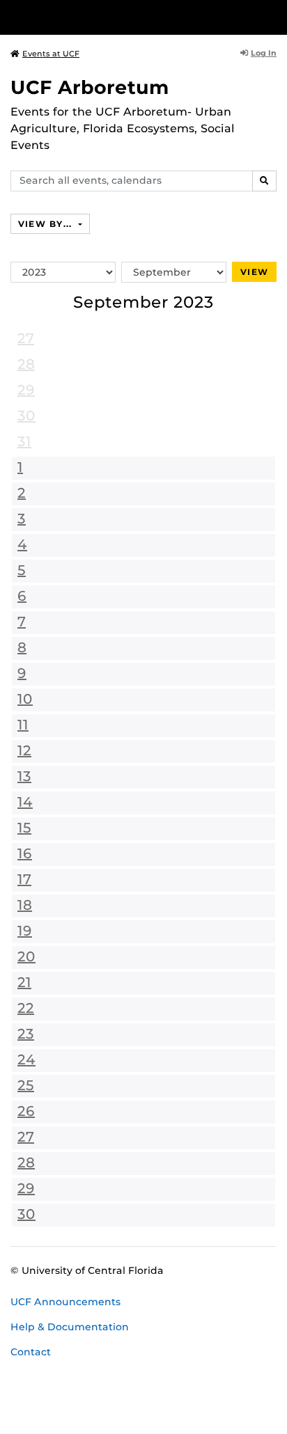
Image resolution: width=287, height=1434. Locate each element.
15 (24, 827)
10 (25, 699)
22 (25, 1008)
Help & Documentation (69, 1327)
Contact (30, 1352)
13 (24, 776)
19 (24, 930)
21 (24, 982)
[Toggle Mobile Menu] (273, 16)
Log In (264, 53)
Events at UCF (50, 53)
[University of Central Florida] (106, 17)
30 (26, 415)
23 (25, 1033)
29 (26, 389)
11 (23, 724)
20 (26, 956)
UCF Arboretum (89, 87)
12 (24, 750)
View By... (46, 224)
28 (26, 364)
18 (24, 905)
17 (24, 879)
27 (25, 338)
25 (25, 1085)
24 (26, 1059)
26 (26, 1111)
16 (24, 853)
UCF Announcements (65, 1301)
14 (25, 802)
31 (24, 441)
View (254, 272)
